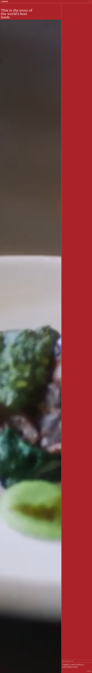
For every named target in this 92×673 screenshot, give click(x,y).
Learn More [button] (89, 671)
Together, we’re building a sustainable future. (73, 666)
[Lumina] (4, 1)
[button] (90, 1)
